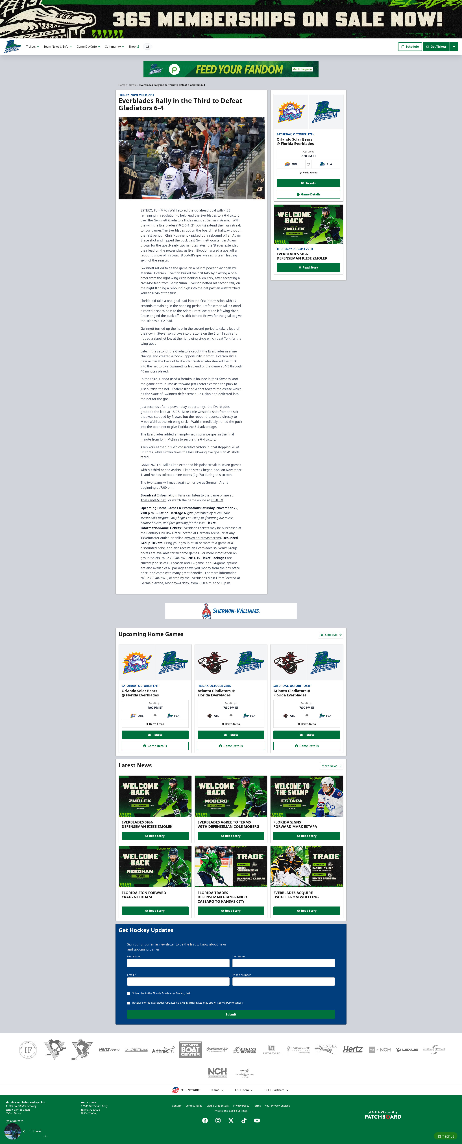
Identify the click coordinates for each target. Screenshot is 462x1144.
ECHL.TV (217, 500)
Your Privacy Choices (277, 1105)
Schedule (412, 47)
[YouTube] (257, 1120)
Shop (132, 47)
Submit (231, 1014)
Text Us (448, 1137)
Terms (257, 1105)
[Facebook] (205, 1120)
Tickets (31, 47)
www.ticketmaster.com (203, 538)
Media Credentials (217, 1105)
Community (113, 47)
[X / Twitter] (231, 1120)
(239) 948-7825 (14, 1121)
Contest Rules (194, 1105)
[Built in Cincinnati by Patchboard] (383, 1115)
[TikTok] (244, 1120)
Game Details (310, 194)
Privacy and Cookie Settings (231, 1110)
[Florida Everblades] (12, 46)
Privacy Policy (241, 1105)
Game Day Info (87, 47)
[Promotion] (231, 19)
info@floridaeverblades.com (23, 1126)
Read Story (310, 267)
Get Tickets (438, 47)
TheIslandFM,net (153, 500)
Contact (176, 1105)
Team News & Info (56, 47)
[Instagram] (218, 1120)
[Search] (147, 46)
